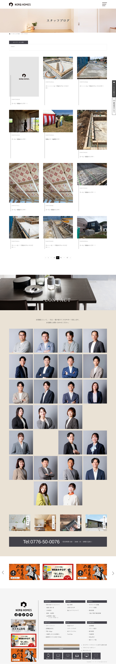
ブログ (13, 46)
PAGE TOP (3, 642)
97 (67, 258)
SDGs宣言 (91, 637)
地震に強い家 (50, 607)
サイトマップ (87, 650)
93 (54, 258)
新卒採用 (91, 631)
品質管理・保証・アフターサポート (52, 616)
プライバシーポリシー (89, 647)
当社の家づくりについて (53, 604)
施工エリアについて (73, 610)
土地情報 (61, 648)
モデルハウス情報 (94, 604)
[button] (113, 573)
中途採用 (91, 634)
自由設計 (48, 610)
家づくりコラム (71, 631)
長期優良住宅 (49, 628)
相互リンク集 (92, 639)
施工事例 (69, 604)
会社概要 (91, 625)
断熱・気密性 (50, 613)
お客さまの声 (71, 607)
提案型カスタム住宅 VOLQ (53, 637)
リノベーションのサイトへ (60, 645)
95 (61, 258)
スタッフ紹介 (92, 628)
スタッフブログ (71, 628)
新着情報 (91, 610)
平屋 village (49, 631)
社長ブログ (70, 625)
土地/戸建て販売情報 (95, 613)
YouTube (70, 634)
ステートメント (50, 625)
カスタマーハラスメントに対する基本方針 (95, 645)
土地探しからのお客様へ (53, 634)
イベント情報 (92, 607)
